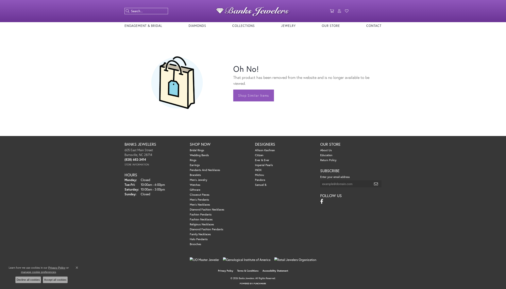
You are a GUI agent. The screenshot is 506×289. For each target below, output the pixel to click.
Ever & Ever (262, 160)
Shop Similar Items (253, 95)
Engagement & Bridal (143, 26)
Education (326, 155)
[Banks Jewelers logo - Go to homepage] (253, 11)
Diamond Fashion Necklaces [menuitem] (207, 209)
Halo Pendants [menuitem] (199, 239)
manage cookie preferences (38, 272)
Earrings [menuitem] (195, 165)
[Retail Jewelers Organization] (295, 259)
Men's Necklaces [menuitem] (200, 204)
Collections (243, 26)
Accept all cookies (55, 279)
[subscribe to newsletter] (376, 183)
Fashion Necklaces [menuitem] (201, 219)
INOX (258, 170)
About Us (326, 150)
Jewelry (288, 26)
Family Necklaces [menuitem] (200, 234)
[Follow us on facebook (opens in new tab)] (321, 201)
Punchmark (260, 283)
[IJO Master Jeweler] (204, 259)
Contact (373, 26)
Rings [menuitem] (193, 160)
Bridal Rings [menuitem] (197, 150)
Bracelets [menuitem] (195, 175)
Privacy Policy (225, 270)
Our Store (331, 26)
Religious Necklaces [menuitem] (202, 224)
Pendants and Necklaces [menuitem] (205, 170)
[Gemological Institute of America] (246, 259)
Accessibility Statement (275, 270)
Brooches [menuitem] (195, 244)
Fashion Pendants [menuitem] (201, 214)
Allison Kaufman (265, 150)
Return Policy (328, 160)
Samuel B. (261, 185)
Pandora (260, 180)
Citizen (259, 155)
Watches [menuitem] (195, 185)
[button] (332, 11)
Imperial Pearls (264, 165)
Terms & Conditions (248, 270)
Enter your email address (335, 177)
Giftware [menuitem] (195, 190)
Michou (259, 175)
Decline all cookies (28, 279)
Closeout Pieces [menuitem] (200, 194)
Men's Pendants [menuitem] (199, 199)
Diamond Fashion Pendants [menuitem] (206, 229)
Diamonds (197, 26)
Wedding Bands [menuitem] (199, 155)
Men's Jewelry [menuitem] (198, 180)
